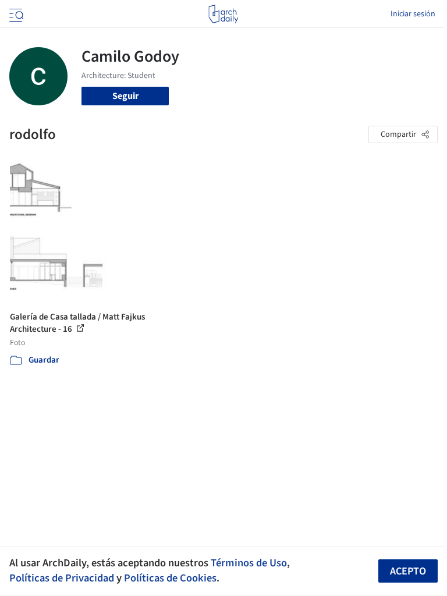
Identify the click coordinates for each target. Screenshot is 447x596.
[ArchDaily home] (223, 14)
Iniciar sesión (413, 14)
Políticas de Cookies (170, 578)
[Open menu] (15, 14)
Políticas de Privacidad (61, 578)
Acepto (408, 571)
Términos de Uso (249, 562)
